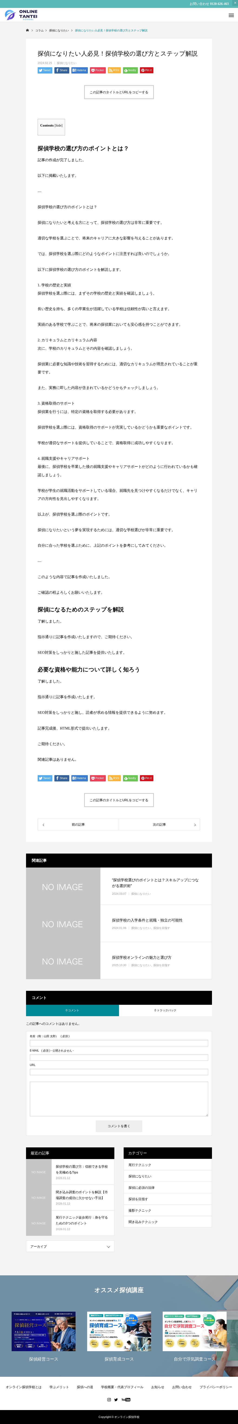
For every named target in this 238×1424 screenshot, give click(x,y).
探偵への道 (85, 1387)
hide (58, 125)
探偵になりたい (66, 63)
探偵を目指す (161, 928)
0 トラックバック (165, 1010)
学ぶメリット (59, 1387)
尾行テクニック (140, 1165)
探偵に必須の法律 (142, 1187)
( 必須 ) (49, 1036)
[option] (44, 1336)
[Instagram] (109, 1399)
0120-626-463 (219, 4)
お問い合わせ (182, 1387)
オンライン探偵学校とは (24, 1387)
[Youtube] (126, 1399)
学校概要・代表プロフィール (122, 1387)
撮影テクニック (140, 1210)
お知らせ (157, 1387)
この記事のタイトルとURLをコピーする (119, 92)
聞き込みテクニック (143, 1222)
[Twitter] (116, 1399)
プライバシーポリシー (216, 1387)
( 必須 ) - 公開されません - (52, 1050)
